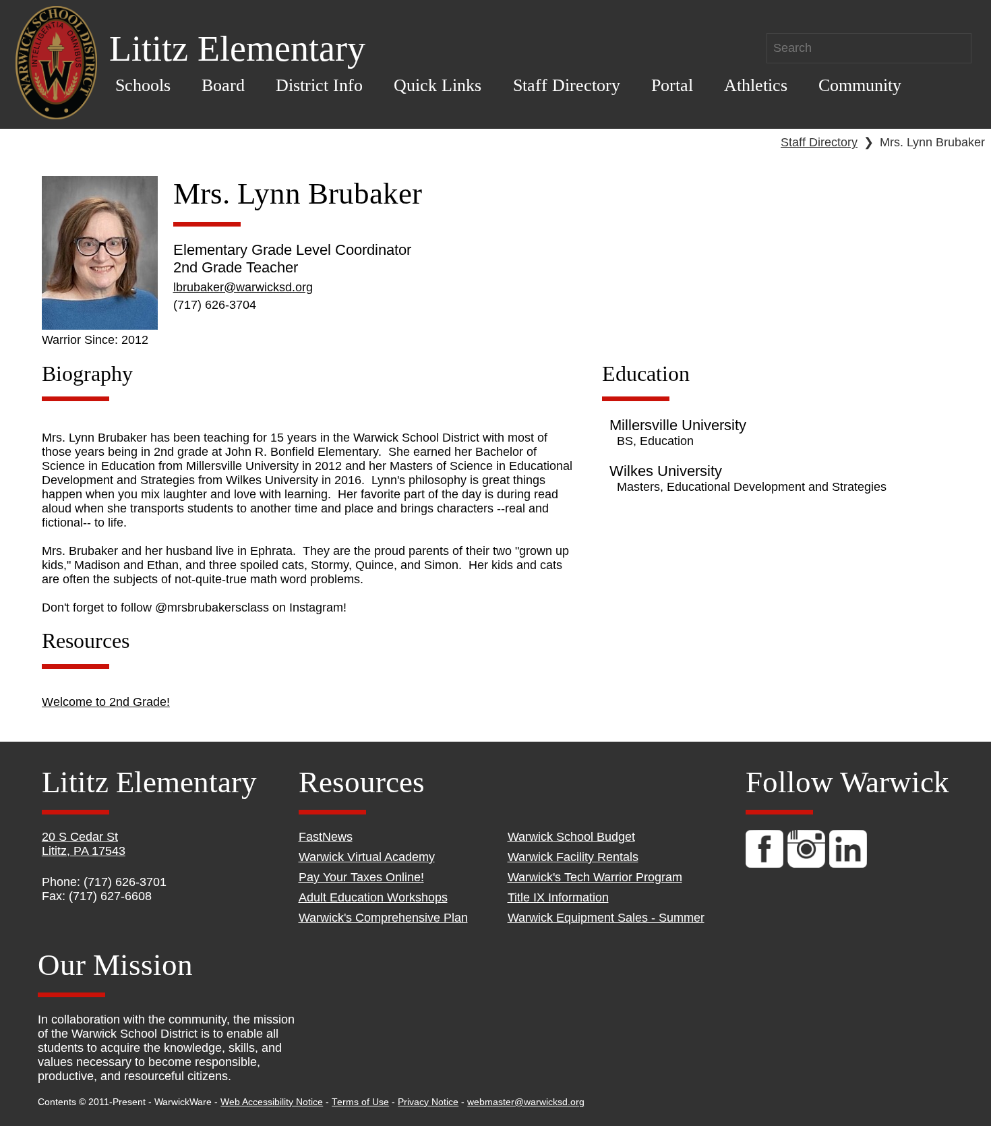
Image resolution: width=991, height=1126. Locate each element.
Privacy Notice (428, 1102)
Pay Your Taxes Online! (361, 877)
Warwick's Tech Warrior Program (595, 877)
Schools (143, 85)
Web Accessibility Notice (271, 1102)
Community (859, 85)
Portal (672, 85)
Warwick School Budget (571, 836)
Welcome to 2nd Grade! (106, 702)
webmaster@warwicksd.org (525, 1102)
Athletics (755, 85)
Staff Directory (566, 85)
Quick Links (437, 85)
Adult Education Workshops (373, 897)
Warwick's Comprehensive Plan (383, 917)
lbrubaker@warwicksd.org (243, 287)
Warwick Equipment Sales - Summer (606, 917)
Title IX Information (558, 897)
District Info (319, 85)
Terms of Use (360, 1102)
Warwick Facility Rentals (573, 857)
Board (223, 85)
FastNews (326, 836)
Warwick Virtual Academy (367, 857)
